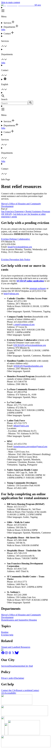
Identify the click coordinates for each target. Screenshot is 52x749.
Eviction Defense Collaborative (15, 239)
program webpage (37, 288)
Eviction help (7, 635)
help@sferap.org (11, 293)
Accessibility (10, 693)
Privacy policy (7, 678)
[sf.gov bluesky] (16, 653)
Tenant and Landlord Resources (15, 647)
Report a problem (24, 690)
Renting (4, 632)
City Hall (28, 666)
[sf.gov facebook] (3, 653)
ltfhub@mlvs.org (21, 425)
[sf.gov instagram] (6, 653)
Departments (14, 666)
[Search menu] (26, 94)
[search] (30, 103)
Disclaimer (19, 678)
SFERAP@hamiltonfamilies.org (28, 366)
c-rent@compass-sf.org (24, 324)
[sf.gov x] (13, 653)
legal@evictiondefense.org (20, 247)
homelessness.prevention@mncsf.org (30, 446)
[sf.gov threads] (10, 653)
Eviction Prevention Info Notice (15, 259)
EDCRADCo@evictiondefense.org (29, 345)
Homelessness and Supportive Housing (19, 620)
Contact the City (8, 690)
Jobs (3, 29)
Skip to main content (10, 2)
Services (5, 666)
